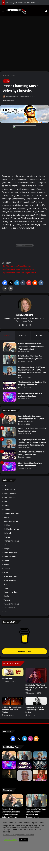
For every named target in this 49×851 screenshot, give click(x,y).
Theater (7, 600)
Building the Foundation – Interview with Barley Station (12, 709)
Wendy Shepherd (12, 97)
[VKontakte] (40, 282)
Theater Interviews (11, 604)
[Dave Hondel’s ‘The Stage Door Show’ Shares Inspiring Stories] (9, 359)
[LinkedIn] (16, 282)
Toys (5, 612)
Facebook (19, 321)
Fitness (6, 545)
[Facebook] (4, 282)
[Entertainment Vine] (16, 10)
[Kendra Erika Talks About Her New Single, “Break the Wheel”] (36, 675)
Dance (6, 517)
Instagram (41, 318)
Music (13, 75)
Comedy (7, 509)
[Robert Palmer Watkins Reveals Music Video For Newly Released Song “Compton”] (9, 774)
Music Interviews (10, 576)
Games (6, 561)
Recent (7, 335)
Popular (22, 335)
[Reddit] (34, 282)
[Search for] (46, 11)
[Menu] (3, 11)
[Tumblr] (22, 282)
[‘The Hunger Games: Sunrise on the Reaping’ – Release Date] (9, 385)
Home (6, 75)
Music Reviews (10, 580)
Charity (6, 505)
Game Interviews (10, 553)
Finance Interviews (11, 541)
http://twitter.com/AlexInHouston (16, 266)
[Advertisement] (24, 45)
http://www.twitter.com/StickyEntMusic (19, 272)
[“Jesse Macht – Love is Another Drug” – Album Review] (36, 701)
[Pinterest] (28, 282)
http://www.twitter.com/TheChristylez (18, 269)
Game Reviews (10, 557)
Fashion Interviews (11, 529)
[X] (10, 282)
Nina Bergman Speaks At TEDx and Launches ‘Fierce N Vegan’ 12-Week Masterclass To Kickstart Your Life (32, 442)
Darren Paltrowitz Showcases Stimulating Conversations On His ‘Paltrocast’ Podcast (31, 346)
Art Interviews (9, 490)
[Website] (19, 325)
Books (6, 501)
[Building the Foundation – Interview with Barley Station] (12, 701)
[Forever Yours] (12, 672)
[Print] (10, 288)
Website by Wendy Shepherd (24, 834)
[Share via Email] (4, 288)
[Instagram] (29, 325)
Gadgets (7, 549)
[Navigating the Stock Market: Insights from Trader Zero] (40, 765)
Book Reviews (9, 498)
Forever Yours (7, 679)
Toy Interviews (9, 608)
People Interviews (11, 592)
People (6, 588)
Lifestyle (7, 568)
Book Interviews (10, 494)
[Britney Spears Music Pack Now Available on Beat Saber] (9, 397)
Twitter (30, 321)
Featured (7, 533)
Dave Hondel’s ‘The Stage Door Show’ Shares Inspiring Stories (36, 811)
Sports (6, 596)
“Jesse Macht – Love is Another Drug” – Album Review (35, 709)
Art (5, 486)
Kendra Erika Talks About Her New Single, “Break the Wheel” (36, 687)
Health (6, 564)
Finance (7, 537)
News (6, 584)
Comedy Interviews (11, 513)
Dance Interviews (11, 521)
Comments (40, 335)
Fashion (7, 525)
